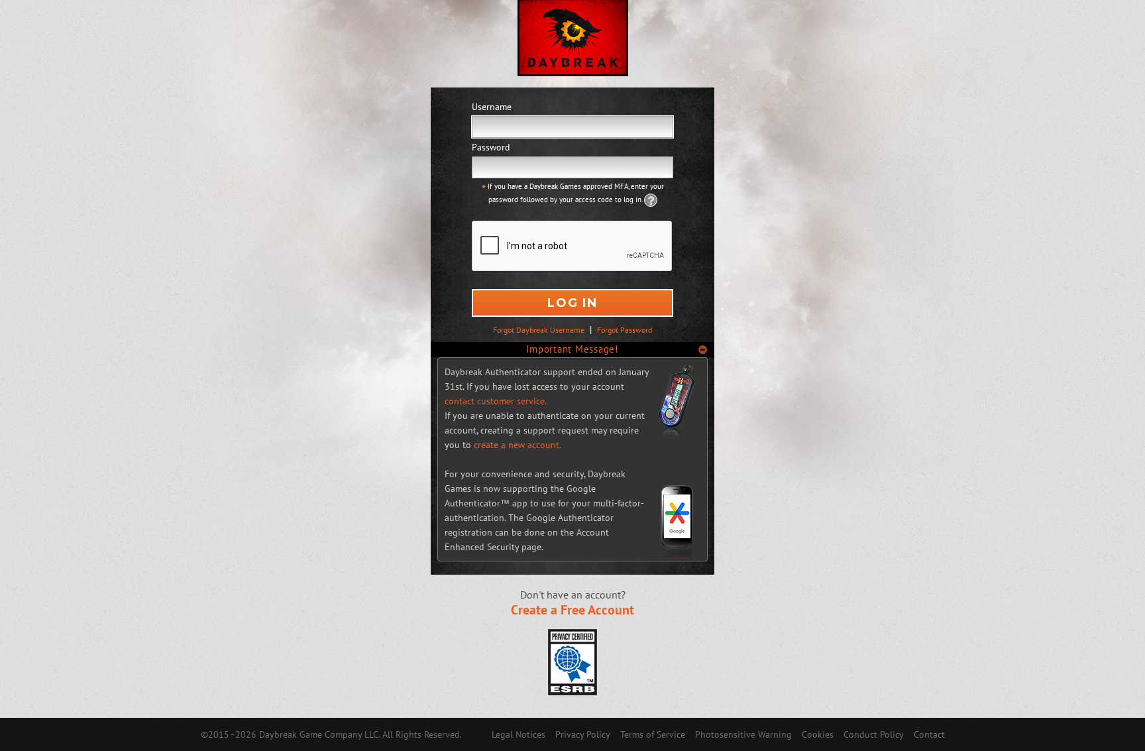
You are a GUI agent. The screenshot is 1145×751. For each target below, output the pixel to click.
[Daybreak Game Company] (572, 43)
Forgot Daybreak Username (538, 330)
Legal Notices (518, 734)
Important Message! (572, 349)
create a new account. (517, 445)
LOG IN (572, 303)
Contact (929, 734)
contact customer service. (496, 401)
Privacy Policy (582, 734)
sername (492, 107)
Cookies (818, 734)
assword (491, 147)
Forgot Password (624, 330)
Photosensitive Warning (743, 734)
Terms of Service (652, 734)
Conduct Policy (874, 734)
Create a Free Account (572, 609)
